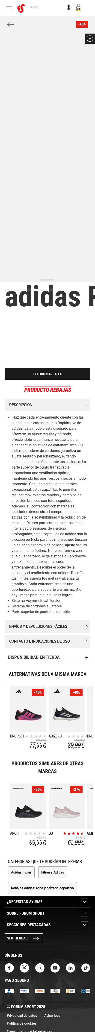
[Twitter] (24, 967)
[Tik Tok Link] (85, 967)
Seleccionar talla (47, 374)
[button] (90, 39)
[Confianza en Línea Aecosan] (70, 990)
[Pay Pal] (9, 990)
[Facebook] (9, 967)
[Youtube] (55, 967)
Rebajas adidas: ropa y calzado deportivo (42, 888)
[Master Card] (40, 990)
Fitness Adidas (52, 872)
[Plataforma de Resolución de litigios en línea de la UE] (85, 990)
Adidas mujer (21, 872)
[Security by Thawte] (55, 990)
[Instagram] (40, 967)
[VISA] (24, 990)
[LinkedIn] (70, 967)
